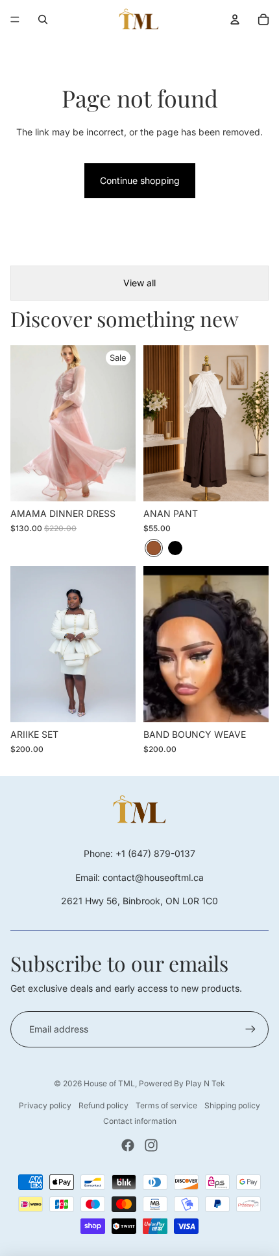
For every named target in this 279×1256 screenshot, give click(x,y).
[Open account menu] (235, 19)
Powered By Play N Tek (182, 1083)
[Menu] (15, 19)
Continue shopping (140, 180)
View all (139, 282)
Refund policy (103, 1105)
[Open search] (43, 19)
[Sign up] (250, 1029)
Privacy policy (45, 1105)
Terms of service (166, 1105)
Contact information (139, 1121)
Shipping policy (232, 1105)
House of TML (109, 1083)
